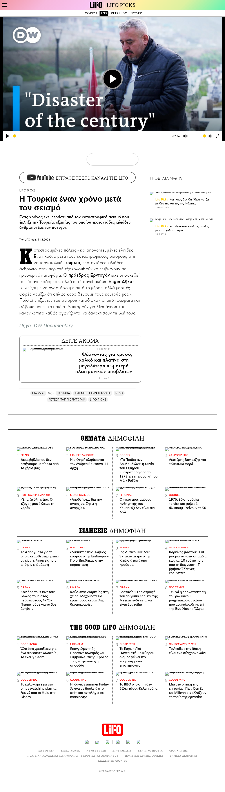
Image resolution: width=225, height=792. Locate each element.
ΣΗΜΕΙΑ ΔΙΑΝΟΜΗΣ (184, 755)
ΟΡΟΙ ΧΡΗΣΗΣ (178, 750)
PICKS (104, 13)
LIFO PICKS (121, 5)
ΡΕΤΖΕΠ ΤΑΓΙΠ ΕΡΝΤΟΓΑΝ (67, 399)
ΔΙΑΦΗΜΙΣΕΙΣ (121, 750)
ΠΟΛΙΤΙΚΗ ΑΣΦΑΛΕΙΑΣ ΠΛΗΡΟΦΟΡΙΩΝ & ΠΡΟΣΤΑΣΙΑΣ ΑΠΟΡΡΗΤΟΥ (72, 755)
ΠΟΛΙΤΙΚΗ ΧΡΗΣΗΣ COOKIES (144, 755)
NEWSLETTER (96, 750)
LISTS (124, 13)
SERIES (114, 13)
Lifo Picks (38, 393)
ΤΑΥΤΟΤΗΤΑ (45, 750)
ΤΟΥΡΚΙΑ (63, 393)
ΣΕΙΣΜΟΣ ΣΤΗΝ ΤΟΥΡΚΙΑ (93, 393)
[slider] (91, 136)
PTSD (119, 393)
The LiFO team (27, 239)
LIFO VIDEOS (90, 13)
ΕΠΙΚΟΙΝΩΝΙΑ (70, 750)
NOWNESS (136, 13)
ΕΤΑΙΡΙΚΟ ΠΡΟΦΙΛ (150, 750)
